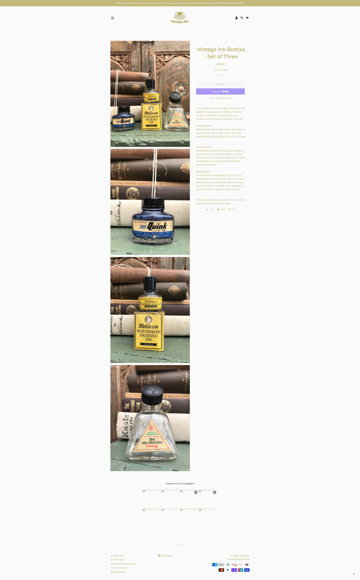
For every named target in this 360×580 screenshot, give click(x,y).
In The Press (117, 559)
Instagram (167, 555)
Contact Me (116, 555)
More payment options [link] (220, 98)
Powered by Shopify (238, 559)
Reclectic (244, 555)
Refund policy (118, 572)
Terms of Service (119, 567)
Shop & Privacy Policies (123, 563)
